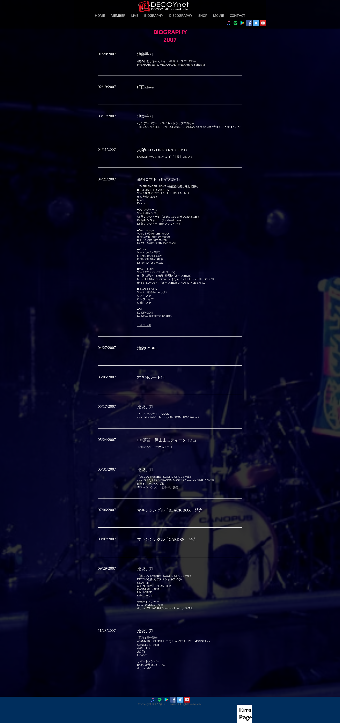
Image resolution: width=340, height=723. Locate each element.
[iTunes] (229, 23)
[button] (153, 15)
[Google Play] (242, 23)
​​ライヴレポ (144, 325)
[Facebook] (249, 23)
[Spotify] (235, 23)
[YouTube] (263, 23)
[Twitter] (256, 23)
